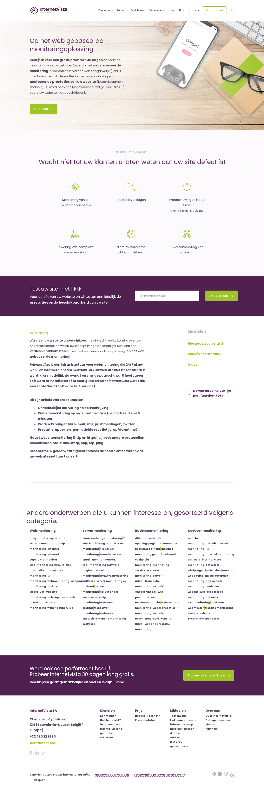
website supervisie (60, 608)
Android (176, 737)
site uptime (47, 570)
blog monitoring (41, 538)
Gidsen (193, 364)
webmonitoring (58, 581)
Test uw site (178, 716)
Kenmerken (108, 716)
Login (196, 10)
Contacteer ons (43, 743)
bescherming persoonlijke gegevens (159, 774)
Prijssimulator (145, 720)
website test (210, 618)
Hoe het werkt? (110, 720)
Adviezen (106, 737)
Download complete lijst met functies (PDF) (212, 393)
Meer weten (43, 108)
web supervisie (57, 597)
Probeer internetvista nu (206, 675)
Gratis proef (214, 10)
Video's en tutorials (204, 354)
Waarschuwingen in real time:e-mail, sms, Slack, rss (187, 205)
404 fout (141, 538)
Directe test (219, 295)
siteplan (39, 780)
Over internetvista (218, 716)
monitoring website (50, 565)
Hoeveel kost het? (147, 716)
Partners (211, 729)
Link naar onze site (183, 720)
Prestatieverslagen (131, 199)
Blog (182, 10)
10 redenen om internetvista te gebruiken (111, 729)
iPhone (175, 733)
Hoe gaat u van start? (206, 343)
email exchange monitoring (102, 538)
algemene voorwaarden (112, 774)
